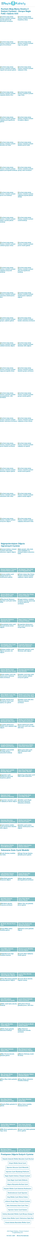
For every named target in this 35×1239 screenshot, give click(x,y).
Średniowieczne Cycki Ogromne (17, 1193)
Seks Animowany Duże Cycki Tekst (17, 1205)
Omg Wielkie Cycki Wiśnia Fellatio (17, 1197)
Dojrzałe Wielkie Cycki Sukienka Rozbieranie (17, 1188)
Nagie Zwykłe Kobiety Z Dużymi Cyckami (17, 1176)
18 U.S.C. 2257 (10, 1235)
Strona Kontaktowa (23, 1235)
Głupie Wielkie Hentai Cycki (17, 1163)
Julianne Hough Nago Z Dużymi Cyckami (17, 1201)
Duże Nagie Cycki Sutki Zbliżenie (17, 1180)
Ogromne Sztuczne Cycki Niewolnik (17, 1167)
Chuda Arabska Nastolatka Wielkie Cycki (17, 1222)
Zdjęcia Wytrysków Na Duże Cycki (17, 1184)
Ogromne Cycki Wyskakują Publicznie (17, 1171)
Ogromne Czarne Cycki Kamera (17, 1210)
